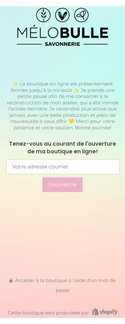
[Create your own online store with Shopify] (104, 313)
